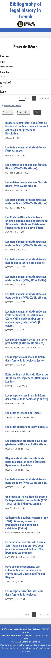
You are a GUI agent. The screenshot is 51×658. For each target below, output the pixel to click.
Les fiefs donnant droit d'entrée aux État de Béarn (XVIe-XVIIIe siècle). (25, 260)
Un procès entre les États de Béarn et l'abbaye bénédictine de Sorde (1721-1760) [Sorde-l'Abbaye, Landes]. (27, 500)
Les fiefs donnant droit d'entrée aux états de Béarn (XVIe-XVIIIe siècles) (26, 201)
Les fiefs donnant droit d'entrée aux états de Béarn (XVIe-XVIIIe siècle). (26, 295)
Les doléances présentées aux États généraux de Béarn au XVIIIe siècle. (26, 442)
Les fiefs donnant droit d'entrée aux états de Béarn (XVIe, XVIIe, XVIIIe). (26, 278)
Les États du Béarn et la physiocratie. (27, 426)
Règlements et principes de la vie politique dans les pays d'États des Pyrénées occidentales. (25, 462)
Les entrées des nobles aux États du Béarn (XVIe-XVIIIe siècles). (26, 166)
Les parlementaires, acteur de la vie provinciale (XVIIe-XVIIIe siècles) (26, 341)
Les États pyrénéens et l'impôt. (23, 413)
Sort (37, 112)
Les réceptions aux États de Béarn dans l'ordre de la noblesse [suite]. (25, 358)
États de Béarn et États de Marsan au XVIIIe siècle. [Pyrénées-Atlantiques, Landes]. (27, 378)
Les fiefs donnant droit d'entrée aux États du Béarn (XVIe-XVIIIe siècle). (26, 481)
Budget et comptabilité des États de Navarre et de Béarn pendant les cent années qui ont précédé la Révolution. (26, 128)
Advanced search (12, 105)
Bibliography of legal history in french (25, 10)
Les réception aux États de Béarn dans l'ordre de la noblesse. (24, 592)
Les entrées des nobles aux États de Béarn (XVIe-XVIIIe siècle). (26, 184)
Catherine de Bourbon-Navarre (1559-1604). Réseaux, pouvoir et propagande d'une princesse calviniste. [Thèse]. (27, 523)
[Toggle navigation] (7, 30)
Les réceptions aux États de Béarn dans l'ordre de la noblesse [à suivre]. (27, 397)
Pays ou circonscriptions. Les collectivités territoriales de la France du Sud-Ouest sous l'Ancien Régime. (25, 572)
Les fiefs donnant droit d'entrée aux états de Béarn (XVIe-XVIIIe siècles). (26, 243)
